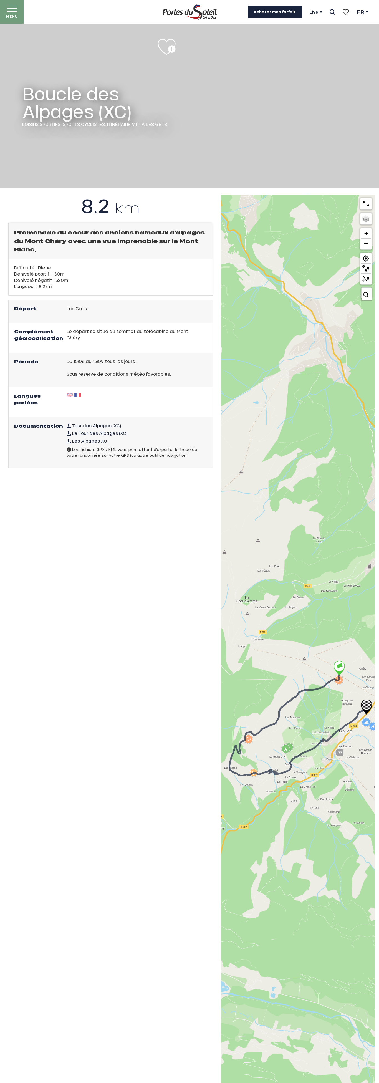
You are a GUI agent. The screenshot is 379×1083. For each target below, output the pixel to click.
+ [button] (366, 233)
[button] (332, 12)
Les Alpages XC (89, 441)
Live (313, 12)
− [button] (366, 244)
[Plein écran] (366, 204)
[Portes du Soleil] (190, 12)
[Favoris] (346, 12)
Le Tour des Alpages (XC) (99, 433)
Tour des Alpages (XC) (96, 425)
